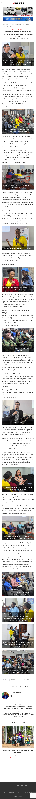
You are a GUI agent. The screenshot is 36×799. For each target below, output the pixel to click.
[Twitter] (14, 785)
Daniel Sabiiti (15, 38)
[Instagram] (18, 785)
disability (5, 679)
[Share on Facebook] (22, 686)
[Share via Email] (27, 686)
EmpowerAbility (15, 679)
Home (3, 24)
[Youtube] (26, 785)
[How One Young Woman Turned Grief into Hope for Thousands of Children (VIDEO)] (18, 737)
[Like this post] (20, 686)
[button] (3, 742)
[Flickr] (22, 785)
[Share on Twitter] (24, 686)
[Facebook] (10, 785)
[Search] (34, 2)
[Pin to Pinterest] (25, 686)
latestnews (26, 679)
